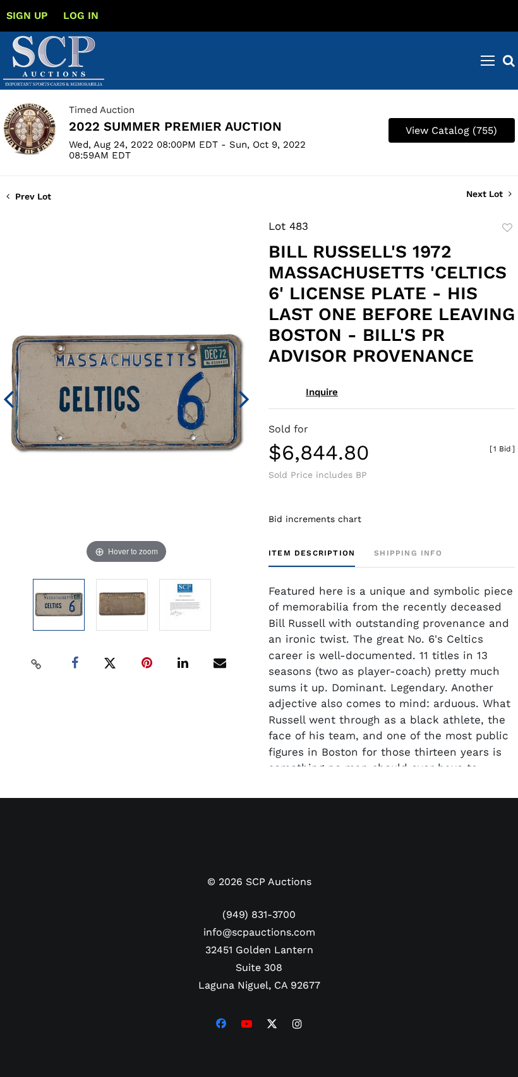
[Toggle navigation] (488, 60)
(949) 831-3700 (259, 914)
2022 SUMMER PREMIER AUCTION (175, 126)
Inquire (322, 392)
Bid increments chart (314, 519)
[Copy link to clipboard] (36, 663)
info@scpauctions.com (259, 932)
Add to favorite (507, 228)
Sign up (26, 15)
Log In (81, 15)
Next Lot (485, 194)
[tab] (311, 558)
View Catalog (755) (451, 130)
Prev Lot (32, 196)
